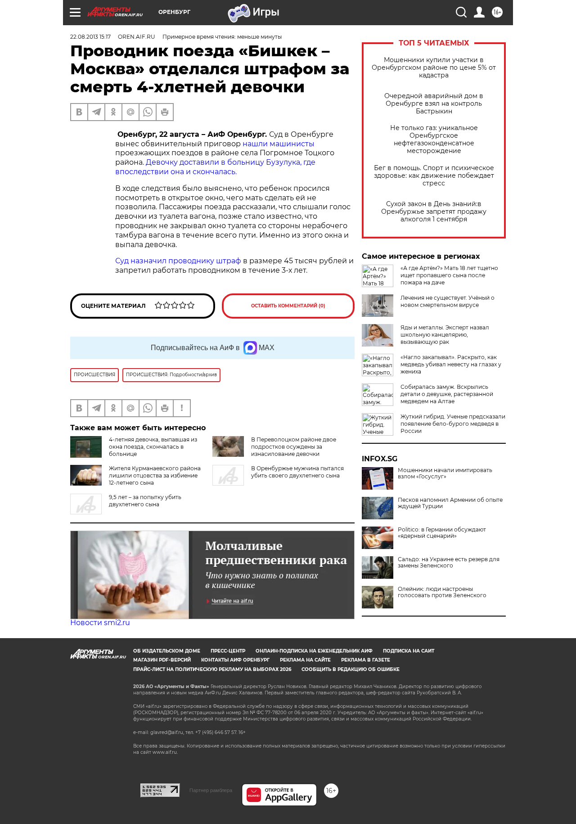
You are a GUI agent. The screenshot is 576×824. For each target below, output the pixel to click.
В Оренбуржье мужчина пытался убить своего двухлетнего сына (297, 472)
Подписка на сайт (408, 651)
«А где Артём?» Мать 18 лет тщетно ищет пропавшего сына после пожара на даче (449, 275)
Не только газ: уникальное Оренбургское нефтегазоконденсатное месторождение (434, 139)
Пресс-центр (228, 651)
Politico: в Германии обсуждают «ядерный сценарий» (442, 533)
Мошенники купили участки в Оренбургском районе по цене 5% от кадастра (434, 67)
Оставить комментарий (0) (288, 306)
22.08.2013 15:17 (90, 36)
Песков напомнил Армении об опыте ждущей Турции (450, 503)
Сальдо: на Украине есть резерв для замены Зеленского (449, 562)
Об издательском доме (166, 651)
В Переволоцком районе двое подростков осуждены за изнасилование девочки (293, 446)
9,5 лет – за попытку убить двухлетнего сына (145, 501)
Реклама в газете (365, 660)
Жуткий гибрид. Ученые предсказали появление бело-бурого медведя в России (452, 423)
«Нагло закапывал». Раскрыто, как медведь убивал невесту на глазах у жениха (450, 364)
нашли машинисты (279, 144)
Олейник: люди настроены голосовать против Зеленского (442, 592)
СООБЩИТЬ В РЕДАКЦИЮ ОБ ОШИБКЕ (351, 669)
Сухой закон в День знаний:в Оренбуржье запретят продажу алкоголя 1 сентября (433, 211)
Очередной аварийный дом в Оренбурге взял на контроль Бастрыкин (433, 103)
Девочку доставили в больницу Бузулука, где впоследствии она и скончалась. (215, 167)
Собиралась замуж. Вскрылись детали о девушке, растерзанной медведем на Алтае (446, 394)
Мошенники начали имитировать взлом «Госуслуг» (445, 473)
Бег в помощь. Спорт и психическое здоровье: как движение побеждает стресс (434, 175)
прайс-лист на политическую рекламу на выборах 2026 (212, 669)
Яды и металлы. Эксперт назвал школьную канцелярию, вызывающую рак (444, 334)
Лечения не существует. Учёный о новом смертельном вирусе (447, 301)
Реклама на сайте (305, 660)
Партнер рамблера (210, 790)
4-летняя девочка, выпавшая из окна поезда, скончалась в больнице (153, 446)
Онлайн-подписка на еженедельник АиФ (314, 651)
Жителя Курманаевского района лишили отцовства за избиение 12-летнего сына (155, 475)
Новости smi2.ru (100, 622)
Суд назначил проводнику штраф (178, 261)
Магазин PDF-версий (162, 660)
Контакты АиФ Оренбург (235, 660)
